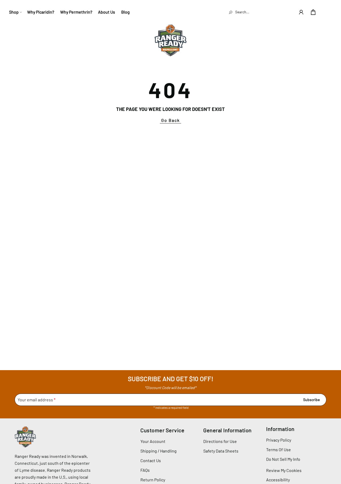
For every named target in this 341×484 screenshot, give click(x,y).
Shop (14, 11)
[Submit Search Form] (230, 12)
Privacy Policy (278, 439)
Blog (125, 11)
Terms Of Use (278, 449)
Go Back (170, 120)
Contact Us (150, 460)
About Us (106, 11)
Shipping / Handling (158, 450)
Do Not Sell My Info (283, 459)
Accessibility (278, 479)
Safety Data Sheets (220, 450)
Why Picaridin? (40, 11)
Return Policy (152, 479)
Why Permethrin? (76, 11)
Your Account (152, 441)
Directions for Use (220, 441)
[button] (301, 12)
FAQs (145, 470)
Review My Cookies (284, 470)
